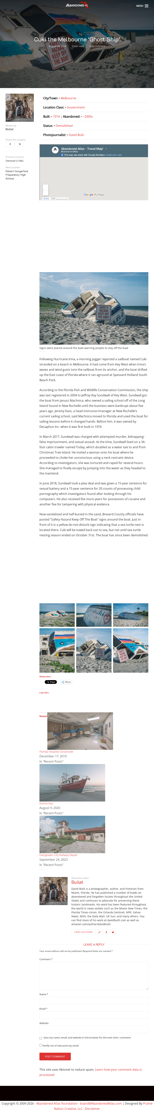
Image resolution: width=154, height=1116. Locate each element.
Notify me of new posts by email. (61, 1045)
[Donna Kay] (72, 782)
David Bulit (76, 135)
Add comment (98, 46)
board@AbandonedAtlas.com (101, 1103)
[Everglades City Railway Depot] (72, 834)
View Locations (83, 932)
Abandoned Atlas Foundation (57, 1103)
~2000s (88, 116)
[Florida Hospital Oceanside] (80, 731)
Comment (46, 959)
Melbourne (68, 98)
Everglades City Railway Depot (58, 855)
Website (43, 1023)
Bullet (10, 129)
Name (43, 994)
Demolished (64, 126)
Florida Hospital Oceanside (56, 751)
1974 (56, 116)
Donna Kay (46, 803)
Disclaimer (92, 1109)
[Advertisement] (93, 237)
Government (76, 107)
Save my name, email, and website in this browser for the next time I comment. (87, 1037)
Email (43, 1008)
